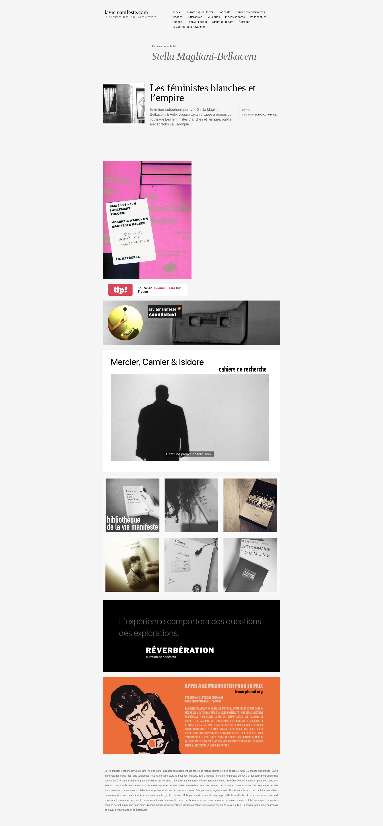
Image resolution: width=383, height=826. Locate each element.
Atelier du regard (222, 21)
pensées (260, 114)
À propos (244, 21)
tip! (120, 290)
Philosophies (258, 17)
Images (178, 17)
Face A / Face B (197, 21)
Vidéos (177, 21)
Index (176, 12)
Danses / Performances (250, 12)
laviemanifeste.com (126, 12)
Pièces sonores (235, 17)
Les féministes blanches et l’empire (202, 92)
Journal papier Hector (199, 12)
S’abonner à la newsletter (189, 26)
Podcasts (224, 12)
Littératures (195, 17)
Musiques (213, 17)
